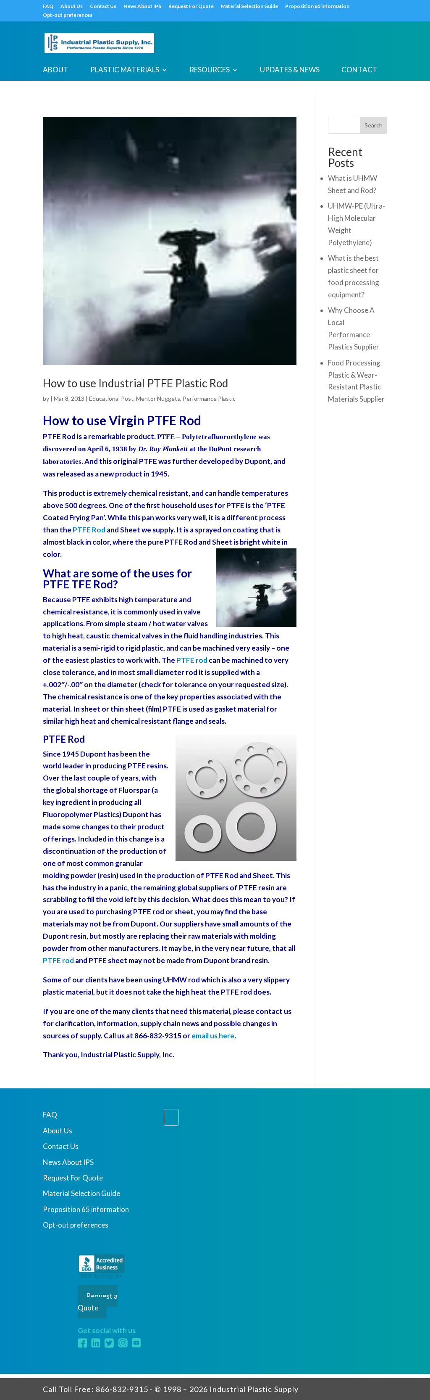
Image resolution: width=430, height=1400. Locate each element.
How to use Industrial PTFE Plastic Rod (135, 383)
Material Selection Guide (249, 6)
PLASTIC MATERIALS (124, 70)
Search (373, 125)
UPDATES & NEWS (290, 70)
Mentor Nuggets (158, 398)
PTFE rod (191, 660)
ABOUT (55, 70)
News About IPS (142, 6)
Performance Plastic (209, 398)
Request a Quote (98, 1302)
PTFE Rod (89, 529)
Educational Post (111, 398)
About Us (71, 6)
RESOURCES (209, 70)
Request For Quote (191, 6)
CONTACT (359, 70)
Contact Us (103, 6)
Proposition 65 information (317, 6)
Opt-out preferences (67, 15)
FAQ (48, 6)
